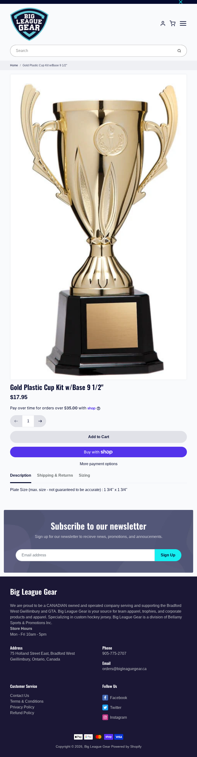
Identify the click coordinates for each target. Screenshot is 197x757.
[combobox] (91, 51)
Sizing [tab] (84, 475)
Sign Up (168, 555)
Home (14, 65)
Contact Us (19, 696)
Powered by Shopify (126, 746)
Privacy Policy (22, 707)
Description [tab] (20, 475)
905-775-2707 (114, 653)
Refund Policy (22, 713)
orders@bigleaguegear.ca (124, 669)
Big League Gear (33, 591)
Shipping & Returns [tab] (55, 475)
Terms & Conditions (26, 701)
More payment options (98, 464)
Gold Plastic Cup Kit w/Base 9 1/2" (45, 65)
